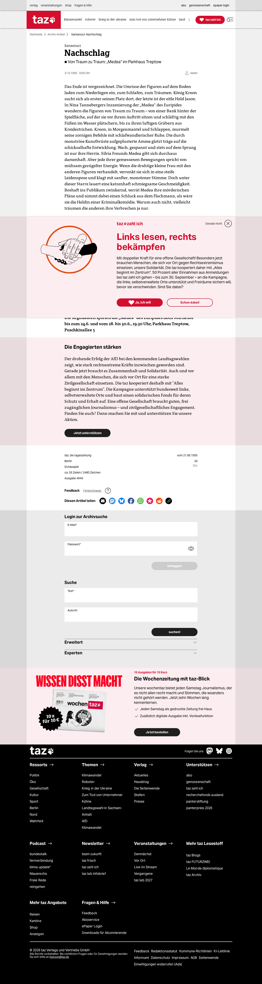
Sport (34, 801)
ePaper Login (92, 926)
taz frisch (89, 860)
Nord (33, 814)
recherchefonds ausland (204, 795)
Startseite (36, 34)
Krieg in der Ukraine (97, 788)
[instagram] (229, 753)
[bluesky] (219, 753)
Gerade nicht (213, 223)
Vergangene (143, 874)
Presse (139, 801)
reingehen (37, 887)
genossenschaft (198, 782)
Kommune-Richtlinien (196, 951)
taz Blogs (193, 855)
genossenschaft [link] (199, 5)
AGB (194, 958)
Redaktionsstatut (164, 951)
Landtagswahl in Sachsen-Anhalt (102, 811)
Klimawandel (91, 775)
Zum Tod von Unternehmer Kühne (102, 798)
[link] (74, 20)
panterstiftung (197, 801)
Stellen (139, 795)
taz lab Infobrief (94, 874)
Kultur (34, 795)
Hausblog (141, 782)
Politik (34, 775)
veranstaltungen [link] (51, 5)
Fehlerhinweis (92, 491)
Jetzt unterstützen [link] (87, 433)
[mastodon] (210, 753)
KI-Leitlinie (222, 951)
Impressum (181, 958)
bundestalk (38, 854)
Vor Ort (139, 860)
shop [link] (68, 5)
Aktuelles (141, 775)
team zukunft (92, 854)
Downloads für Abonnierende (104, 933)
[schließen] (228, 223)
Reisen (35, 914)
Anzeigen (37, 934)
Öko (33, 782)
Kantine (35, 921)
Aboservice (90, 920)
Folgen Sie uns (194, 751)
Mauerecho (38, 874)
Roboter (88, 782)
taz (42, 751)
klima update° (40, 867)
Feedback (89, 913)
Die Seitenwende (147, 788)
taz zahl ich (194, 788)
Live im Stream (145, 867)
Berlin (34, 808)
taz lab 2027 (143, 880)
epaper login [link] (221, 5)
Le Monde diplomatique (204, 868)
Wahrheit (36, 821)
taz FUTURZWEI (198, 862)
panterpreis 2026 (199, 808)
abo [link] (183, 5)
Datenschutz (161, 958)
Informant (142, 958)
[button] (230, 19)
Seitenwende (209, 958)
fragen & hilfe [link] (83, 5)
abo (189, 775)
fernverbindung (41, 860)
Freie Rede (38, 880)
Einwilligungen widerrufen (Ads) (158, 964)
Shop (34, 927)
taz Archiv (193, 875)
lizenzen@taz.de (59, 957)
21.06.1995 (190, 455)
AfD (84, 821)
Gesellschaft (39, 788)
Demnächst (142, 854)
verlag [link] (34, 5)
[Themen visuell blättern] (189, 20)
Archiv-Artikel (56, 34)
